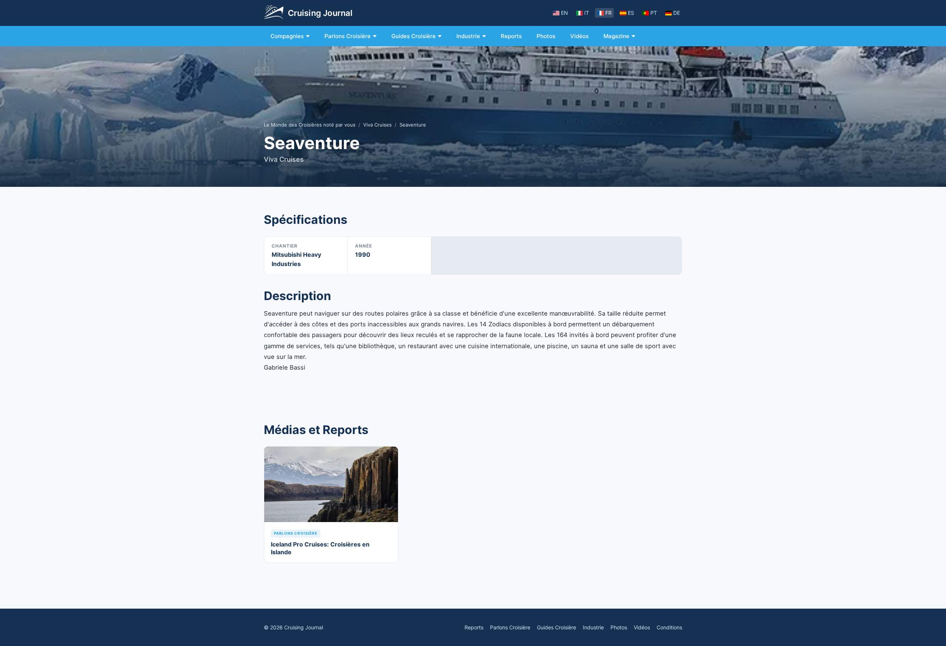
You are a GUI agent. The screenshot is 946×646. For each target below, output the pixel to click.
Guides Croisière (413, 36)
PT (653, 13)
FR (608, 13)
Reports (511, 36)
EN (564, 13)
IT (586, 13)
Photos (546, 36)
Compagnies (287, 36)
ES (631, 13)
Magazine (616, 36)
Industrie (468, 36)
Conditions (669, 627)
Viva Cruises (377, 125)
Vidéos (579, 36)
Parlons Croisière (347, 36)
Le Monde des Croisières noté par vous (309, 125)
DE (676, 13)
